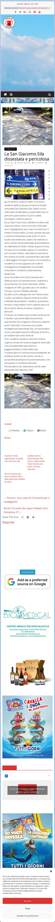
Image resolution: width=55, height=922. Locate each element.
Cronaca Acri (10, 149)
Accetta (27, 901)
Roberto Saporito (24, 163)
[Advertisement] (27, 62)
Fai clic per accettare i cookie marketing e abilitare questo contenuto (27, 790)
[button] (51, 871)
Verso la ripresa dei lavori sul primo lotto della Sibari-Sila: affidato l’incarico (14, 477)
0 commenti (39, 163)
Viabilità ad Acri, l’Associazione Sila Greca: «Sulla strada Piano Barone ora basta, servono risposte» (36, 462)
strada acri (8, 165)
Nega (27, 908)
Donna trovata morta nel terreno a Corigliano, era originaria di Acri (33, 9)
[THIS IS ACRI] (5, 94)
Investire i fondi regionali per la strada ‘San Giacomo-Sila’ (13, 458)
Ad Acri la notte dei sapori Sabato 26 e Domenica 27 (26, 510)
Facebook (9, 767)
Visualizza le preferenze (27, 915)
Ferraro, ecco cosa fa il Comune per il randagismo (27, 499)
